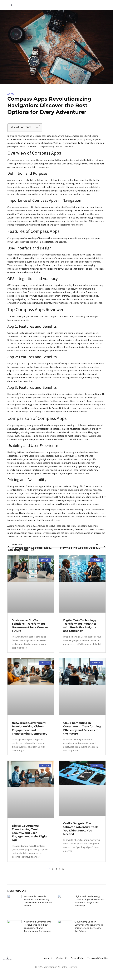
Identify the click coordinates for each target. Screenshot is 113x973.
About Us (48, 958)
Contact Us (62, 958)
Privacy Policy (77, 958)
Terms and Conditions (98, 958)
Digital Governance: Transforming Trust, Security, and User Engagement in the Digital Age (30, 833)
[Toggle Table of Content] (36, 127)
